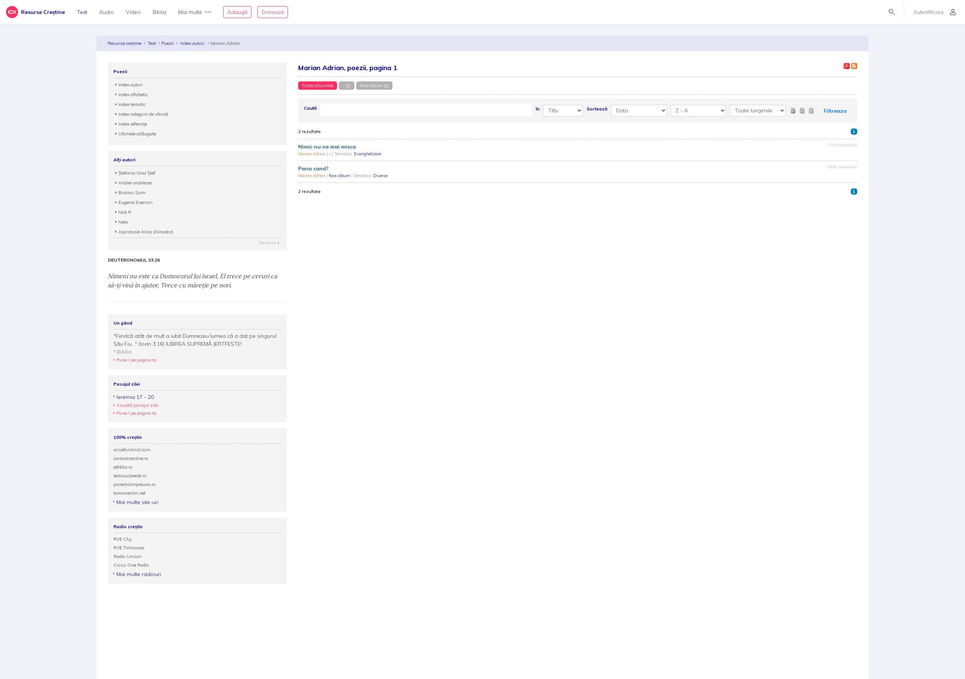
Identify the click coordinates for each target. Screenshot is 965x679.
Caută (310, 108)
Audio (106, 12)
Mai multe (190, 12)
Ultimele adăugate (137, 133)
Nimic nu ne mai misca (327, 146)
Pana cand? (313, 168)
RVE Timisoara (128, 547)
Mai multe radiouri (138, 574)
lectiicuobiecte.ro (130, 475)
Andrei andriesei (135, 182)
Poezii (167, 43)
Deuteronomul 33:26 (134, 260)
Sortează (597, 109)
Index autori (192, 43)
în (537, 109)
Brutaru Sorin (132, 192)
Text (82, 12)
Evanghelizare (367, 153)
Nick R (124, 212)
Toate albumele (317, 85)
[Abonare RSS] (854, 66)
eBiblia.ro (123, 467)
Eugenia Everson (135, 202)
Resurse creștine (124, 43)
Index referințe (132, 124)
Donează (273, 12)
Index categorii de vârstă (143, 114)
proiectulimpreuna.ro (134, 484)
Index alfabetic (133, 94)
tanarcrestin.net (129, 493)
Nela (123, 222)
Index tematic (132, 104)
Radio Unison (127, 556)
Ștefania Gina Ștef (136, 173)
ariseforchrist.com (131, 449)
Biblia (159, 12)
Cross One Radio (131, 565)
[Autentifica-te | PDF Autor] (847, 66)
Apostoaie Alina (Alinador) (145, 232)
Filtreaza (835, 110)
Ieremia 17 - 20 (135, 397)
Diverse (380, 175)
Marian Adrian (312, 153)
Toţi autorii (267, 243)
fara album (340, 175)
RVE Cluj (122, 539)
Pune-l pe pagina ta (136, 360)
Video (133, 12)
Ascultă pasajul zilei (137, 405)
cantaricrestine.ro (131, 458)
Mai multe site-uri (137, 502)
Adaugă (237, 12)
